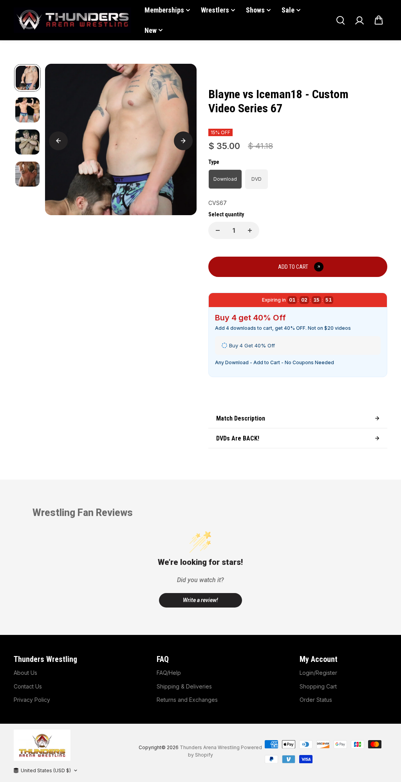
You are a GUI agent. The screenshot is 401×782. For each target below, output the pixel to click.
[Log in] (359, 20)
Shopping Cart (318, 686)
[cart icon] (378, 20)
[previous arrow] (58, 140)
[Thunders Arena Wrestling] (72, 20)
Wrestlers (215, 10)
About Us (25, 672)
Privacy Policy (32, 699)
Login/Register (318, 672)
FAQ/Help (169, 672)
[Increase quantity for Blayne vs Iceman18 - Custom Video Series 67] (249, 230)
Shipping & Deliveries (184, 686)
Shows (255, 10)
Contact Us (28, 686)
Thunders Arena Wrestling (210, 747)
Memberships (164, 10)
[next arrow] (183, 140)
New (151, 30)
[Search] (340, 20)
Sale (288, 10)
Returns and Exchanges (187, 699)
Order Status (316, 699)
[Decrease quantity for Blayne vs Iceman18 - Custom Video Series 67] (217, 230)
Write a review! (200, 600)
